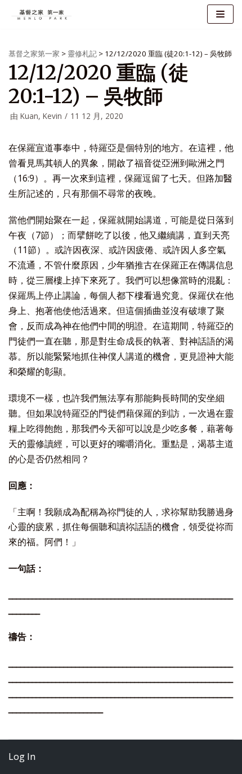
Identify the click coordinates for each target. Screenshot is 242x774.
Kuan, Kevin (41, 115)
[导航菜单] (220, 14)
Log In (21, 756)
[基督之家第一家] (42, 14)
